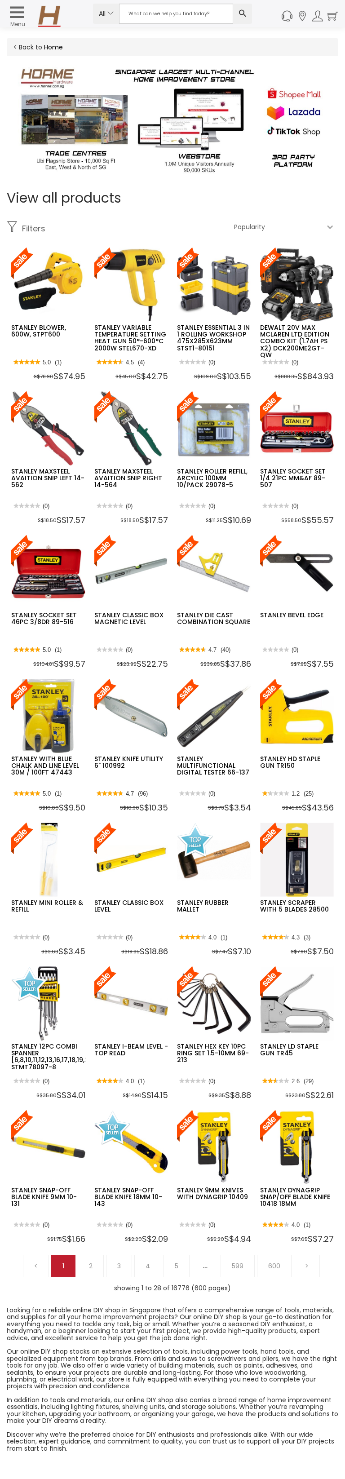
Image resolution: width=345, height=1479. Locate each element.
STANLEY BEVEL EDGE (291, 615)
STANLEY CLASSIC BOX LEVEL (129, 906)
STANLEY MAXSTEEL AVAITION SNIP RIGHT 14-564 (128, 478)
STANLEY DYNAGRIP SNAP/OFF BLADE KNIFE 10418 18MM (295, 1197)
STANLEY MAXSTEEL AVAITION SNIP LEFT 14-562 (47, 478)
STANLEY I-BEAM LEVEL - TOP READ (131, 1050)
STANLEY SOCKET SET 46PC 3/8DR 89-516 (44, 618)
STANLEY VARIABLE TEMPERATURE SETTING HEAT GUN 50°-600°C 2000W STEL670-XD (130, 338)
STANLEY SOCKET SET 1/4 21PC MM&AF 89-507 (293, 478)
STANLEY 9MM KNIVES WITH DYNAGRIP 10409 (212, 1193)
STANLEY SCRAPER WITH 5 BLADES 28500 (294, 906)
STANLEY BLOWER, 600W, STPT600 (38, 331)
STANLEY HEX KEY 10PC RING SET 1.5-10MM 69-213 (213, 1053)
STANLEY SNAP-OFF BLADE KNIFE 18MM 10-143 (128, 1197)
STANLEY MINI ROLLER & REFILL (47, 906)
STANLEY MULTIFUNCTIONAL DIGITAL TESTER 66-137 (213, 765)
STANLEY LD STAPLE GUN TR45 (289, 1050)
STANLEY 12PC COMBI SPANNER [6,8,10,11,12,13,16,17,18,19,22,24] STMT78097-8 (58, 1057)
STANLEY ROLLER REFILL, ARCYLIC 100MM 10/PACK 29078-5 (212, 478)
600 (274, 1266)
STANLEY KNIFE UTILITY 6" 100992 (128, 762)
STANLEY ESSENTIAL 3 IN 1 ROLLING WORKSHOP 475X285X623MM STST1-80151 (213, 338)
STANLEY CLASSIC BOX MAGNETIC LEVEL (129, 618)
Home (53, 47)
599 (237, 1266)
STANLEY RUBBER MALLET (203, 906)
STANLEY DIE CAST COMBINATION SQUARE (213, 618)
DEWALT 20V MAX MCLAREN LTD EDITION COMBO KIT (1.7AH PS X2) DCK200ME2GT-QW (294, 341)
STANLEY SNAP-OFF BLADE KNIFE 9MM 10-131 (44, 1197)
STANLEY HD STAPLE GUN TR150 (290, 762)
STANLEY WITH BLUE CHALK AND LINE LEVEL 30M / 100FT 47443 (45, 765)
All (103, 13)
